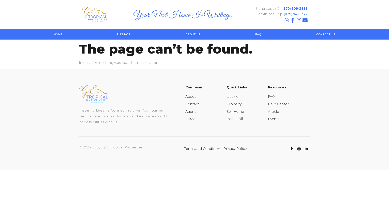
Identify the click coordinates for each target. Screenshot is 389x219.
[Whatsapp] (286, 20)
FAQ (258, 34)
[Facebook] (292, 149)
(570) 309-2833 (295, 9)
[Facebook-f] (292, 20)
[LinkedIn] (306, 149)
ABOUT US (192, 34)
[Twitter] (299, 149)
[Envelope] (305, 20)
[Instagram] (298, 20)
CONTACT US (325, 34)
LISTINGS (123, 34)
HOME (58, 34)
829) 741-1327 (296, 14)
